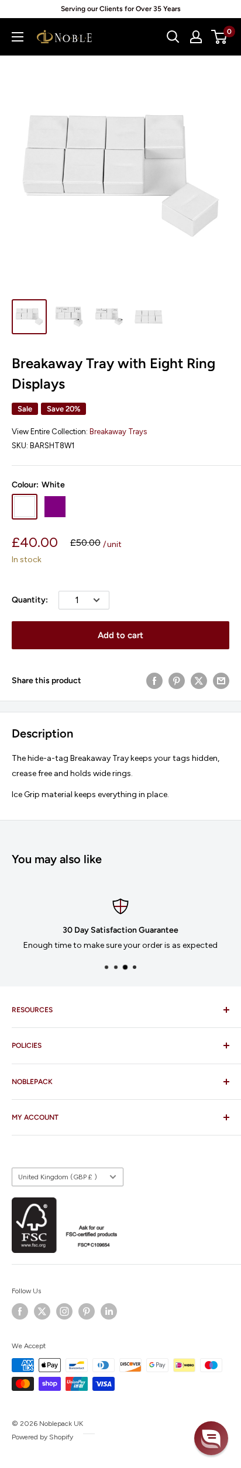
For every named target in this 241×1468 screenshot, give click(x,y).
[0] (219, 37)
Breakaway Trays (118, 431)
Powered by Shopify (42, 1437)
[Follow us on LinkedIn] (109, 1311)
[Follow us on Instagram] (64, 1311)
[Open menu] (17, 36)
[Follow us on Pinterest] (86, 1311)
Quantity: (30, 600)
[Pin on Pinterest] (176, 681)
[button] (211, 1438)
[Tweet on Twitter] (199, 681)
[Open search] (173, 36)
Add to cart (120, 635)
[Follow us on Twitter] (42, 1311)
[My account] (196, 36)
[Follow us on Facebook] (20, 1311)
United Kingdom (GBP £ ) (57, 1177)
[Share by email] (221, 681)
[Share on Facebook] (154, 681)
